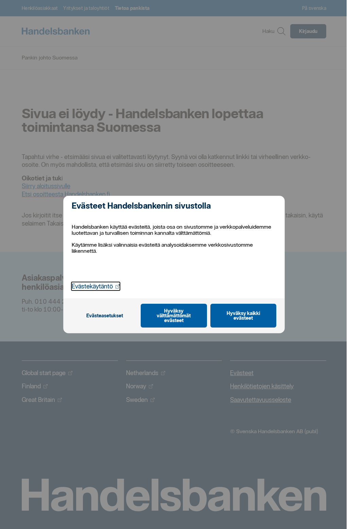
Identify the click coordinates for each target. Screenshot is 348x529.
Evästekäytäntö (96, 286)
